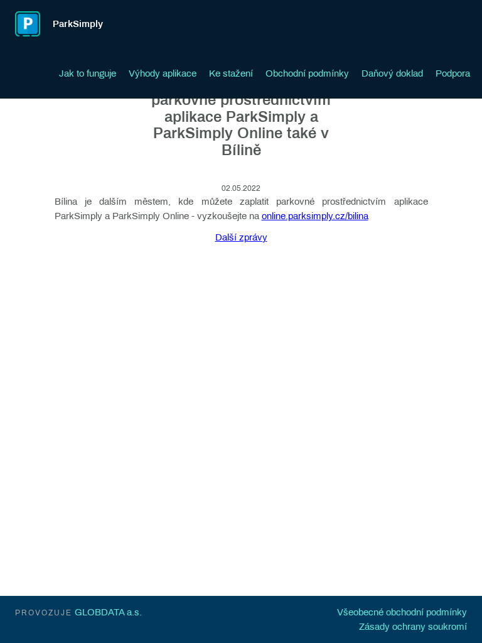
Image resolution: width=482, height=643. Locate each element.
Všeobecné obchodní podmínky (402, 612)
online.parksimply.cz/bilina (315, 216)
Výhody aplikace (162, 73)
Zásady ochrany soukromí (413, 627)
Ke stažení (231, 73)
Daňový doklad (392, 73)
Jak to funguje (87, 73)
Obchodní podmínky (307, 73)
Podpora (453, 73)
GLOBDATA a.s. (108, 612)
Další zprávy (241, 237)
